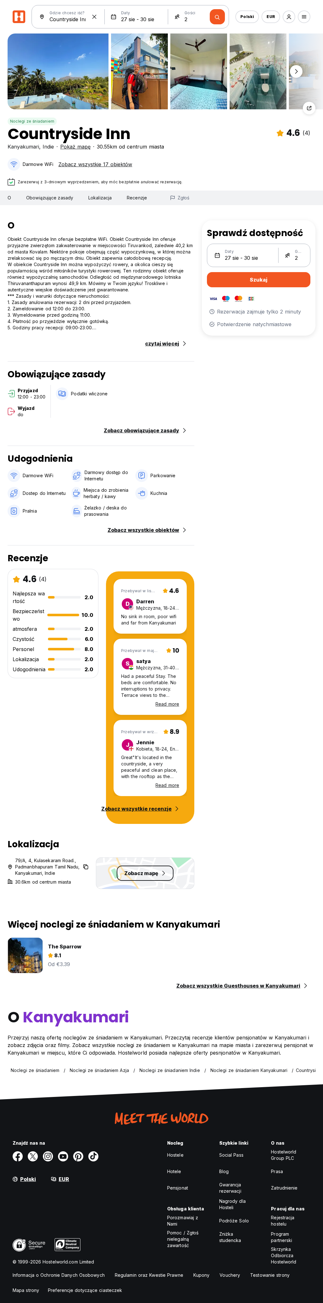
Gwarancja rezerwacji (230, 1188)
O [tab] (9, 197)
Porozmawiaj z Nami (182, 1221)
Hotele (174, 1171)
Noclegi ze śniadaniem (32, 121)
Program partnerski (281, 1237)
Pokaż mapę (75, 146)
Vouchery (230, 1275)
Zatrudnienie (284, 1187)
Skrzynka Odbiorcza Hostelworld (283, 1255)
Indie (48, 146)
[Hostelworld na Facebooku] (18, 1156)
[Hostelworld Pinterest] (78, 1156)
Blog (224, 1171)
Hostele (175, 1155)
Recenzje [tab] (137, 197)
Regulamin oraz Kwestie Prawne (149, 1275)
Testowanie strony (270, 1275)
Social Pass (231, 1155)
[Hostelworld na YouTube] (63, 1156)
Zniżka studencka (230, 1237)
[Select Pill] (289, 16)
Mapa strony (26, 1290)
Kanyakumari (23, 146)
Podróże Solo (234, 1220)
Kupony (201, 1275)
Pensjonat (177, 1187)
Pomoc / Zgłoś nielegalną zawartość (182, 1239)
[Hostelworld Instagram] (48, 1156)
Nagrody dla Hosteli (232, 1204)
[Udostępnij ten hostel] (309, 108)
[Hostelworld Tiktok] (93, 1156)
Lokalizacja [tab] (100, 197)
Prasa (277, 1171)
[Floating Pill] (296, 71)
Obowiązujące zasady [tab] (49, 197)
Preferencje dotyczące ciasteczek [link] (85, 1290)
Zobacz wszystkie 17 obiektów (95, 164)
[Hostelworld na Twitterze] (33, 1156)
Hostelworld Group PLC (283, 1155)
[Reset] (94, 16)
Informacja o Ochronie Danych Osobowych (59, 1275)
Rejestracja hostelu (282, 1221)
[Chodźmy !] (217, 16)
